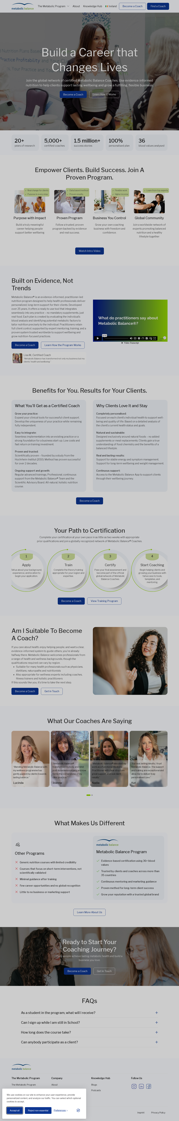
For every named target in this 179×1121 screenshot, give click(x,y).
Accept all (15, 1110)
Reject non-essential (38, 1110)
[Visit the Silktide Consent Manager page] (78, 1110)
